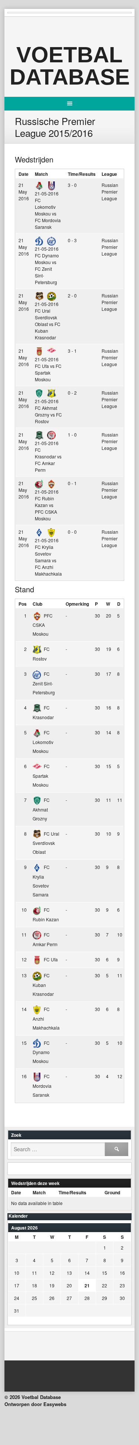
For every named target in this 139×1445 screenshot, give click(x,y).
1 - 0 (72, 434)
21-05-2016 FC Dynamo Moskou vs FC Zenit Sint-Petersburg (47, 265)
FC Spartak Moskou (41, 775)
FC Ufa (51, 959)
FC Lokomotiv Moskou (43, 741)
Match (41, 174)
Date (24, 174)
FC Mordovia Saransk (42, 1085)
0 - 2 (72, 392)
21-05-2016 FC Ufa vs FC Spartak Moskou (48, 369)
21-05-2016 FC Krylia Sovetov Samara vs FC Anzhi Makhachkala (48, 557)
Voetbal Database (70, 65)
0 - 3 (72, 240)
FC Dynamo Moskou (41, 1052)
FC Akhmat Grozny (41, 809)
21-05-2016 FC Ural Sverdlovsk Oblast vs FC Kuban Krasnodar (47, 320)
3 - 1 (72, 351)
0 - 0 (72, 532)
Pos (23, 603)
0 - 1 (72, 483)
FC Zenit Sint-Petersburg (44, 683)
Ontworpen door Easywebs (35, 1404)
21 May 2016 (24, 191)
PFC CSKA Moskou (43, 624)
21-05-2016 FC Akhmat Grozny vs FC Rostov (48, 411)
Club (37, 603)
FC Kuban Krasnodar (43, 984)
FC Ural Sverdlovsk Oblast (46, 842)
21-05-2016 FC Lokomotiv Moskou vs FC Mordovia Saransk (48, 210)
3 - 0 (72, 185)
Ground (112, 1192)
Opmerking (77, 603)
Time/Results (82, 174)
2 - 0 (72, 295)
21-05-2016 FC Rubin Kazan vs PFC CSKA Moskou (47, 504)
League (109, 174)
